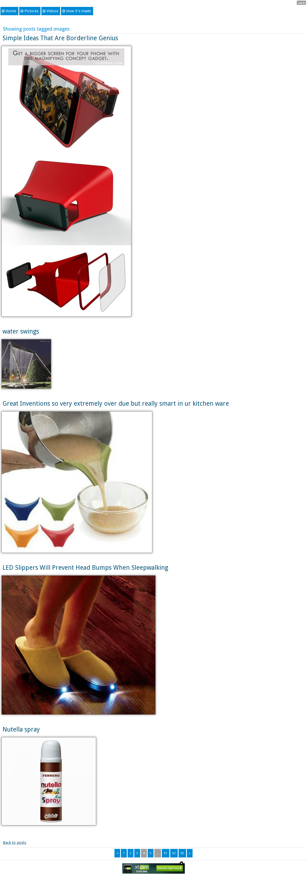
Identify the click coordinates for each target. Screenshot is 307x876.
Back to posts (14, 842)
